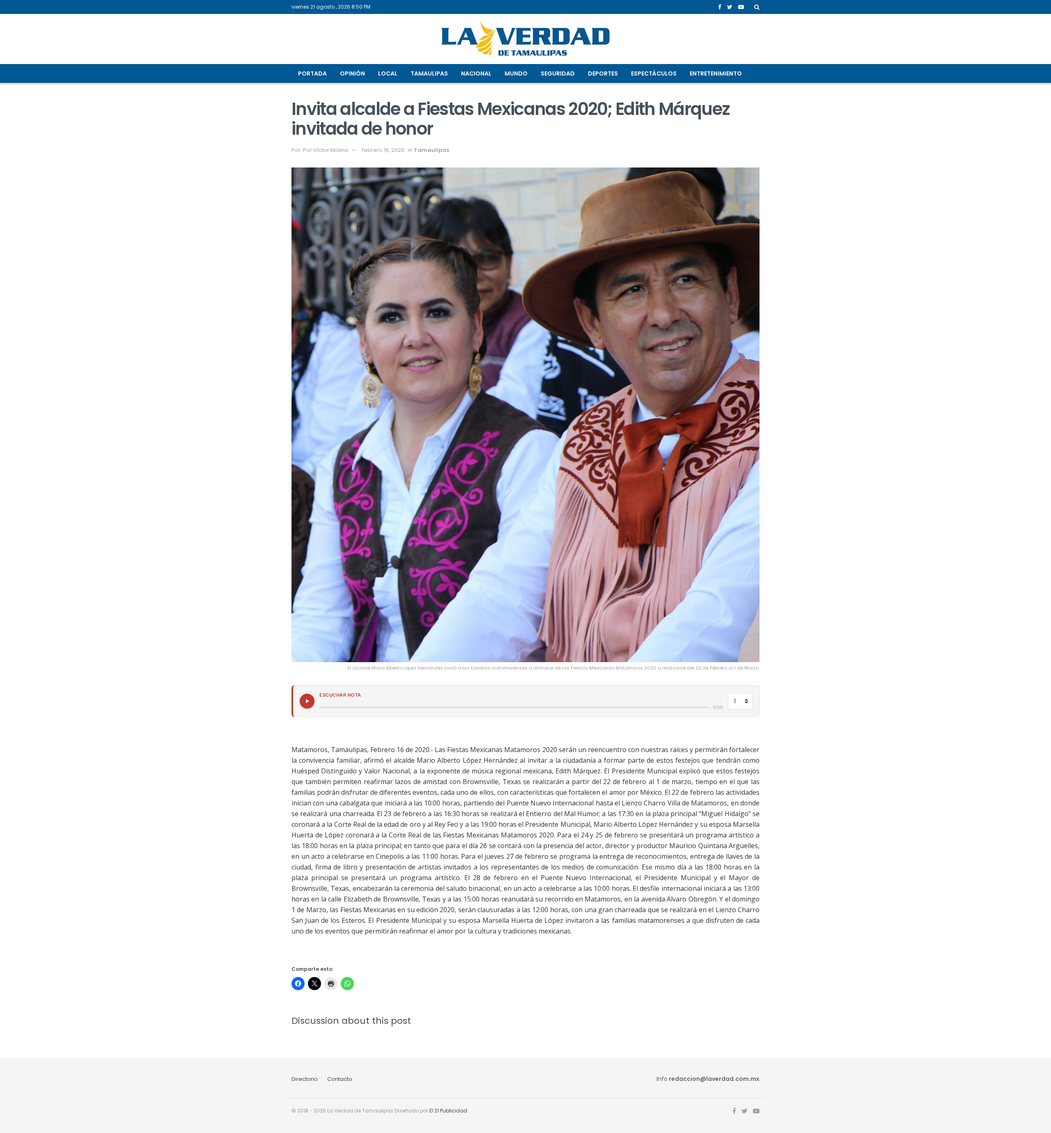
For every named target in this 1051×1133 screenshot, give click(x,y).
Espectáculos (654, 73)
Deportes (603, 73)
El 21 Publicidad (448, 1110)
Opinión (352, 73)
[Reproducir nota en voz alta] (307, 701)
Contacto (339, 1079)
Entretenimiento (716, 73)
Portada (312, 73)
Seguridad (558, 73)
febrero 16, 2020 (383, 150)
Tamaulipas (429, 73)
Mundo (516, 73)
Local (387, 73)
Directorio (304, 1079)
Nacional (476, 73)
